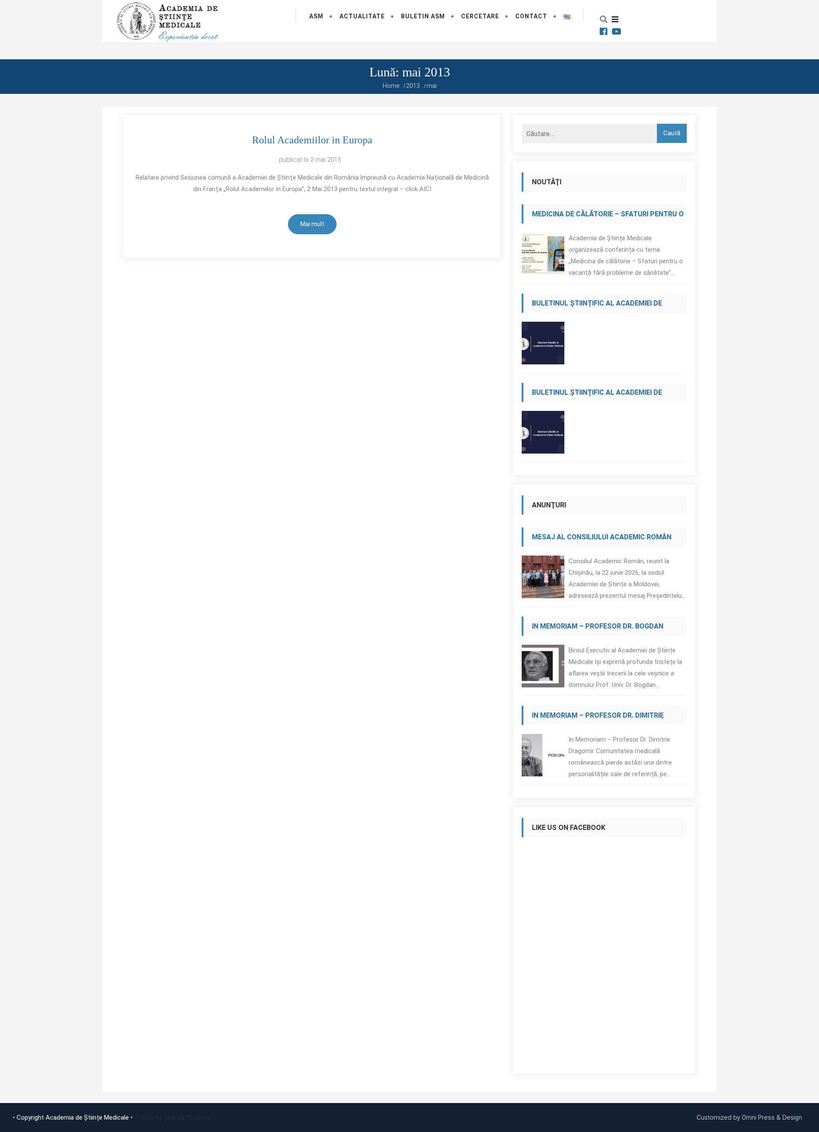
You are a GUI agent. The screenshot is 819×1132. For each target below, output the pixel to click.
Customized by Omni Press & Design (749, 1117)
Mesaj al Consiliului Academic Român (601, 537)
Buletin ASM (423, 16)
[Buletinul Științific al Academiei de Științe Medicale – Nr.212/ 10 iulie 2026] (543, 345)
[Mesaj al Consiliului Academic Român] (543, 579)
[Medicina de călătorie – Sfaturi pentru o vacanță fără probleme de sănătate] (543, 256)
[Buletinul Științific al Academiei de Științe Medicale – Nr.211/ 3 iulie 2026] (543, 434)
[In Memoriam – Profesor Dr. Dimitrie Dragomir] (543, 757)
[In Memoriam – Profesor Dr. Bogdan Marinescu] (543, 668)
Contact (531, 16)
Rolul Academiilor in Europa (312, 140)
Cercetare (480, 16)
